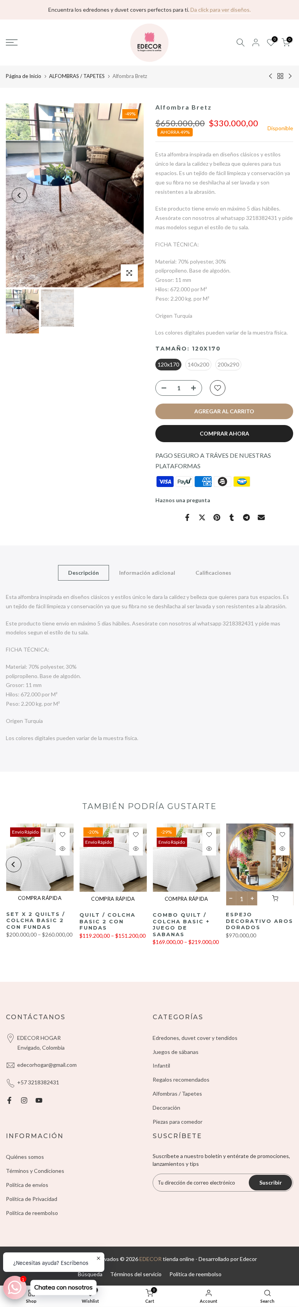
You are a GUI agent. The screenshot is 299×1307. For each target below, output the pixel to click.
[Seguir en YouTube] (38, 1100)
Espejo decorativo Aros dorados (259, 921)
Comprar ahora (224, 433)
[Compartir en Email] (261, 517)
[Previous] (19, 195)
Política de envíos (27, 1184)
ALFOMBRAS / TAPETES (77, 76)
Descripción (83, 572)
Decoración (166, 1107)
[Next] (130, 195)
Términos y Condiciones (35, 1170)
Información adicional (147, 572)
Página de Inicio (23, 76)
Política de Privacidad (31, 1198)
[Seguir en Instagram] (24, 1100)
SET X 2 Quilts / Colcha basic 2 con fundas (35, 920)
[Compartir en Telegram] (246, 517)
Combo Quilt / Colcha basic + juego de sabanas (181, 925)
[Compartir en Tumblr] (231, 517)
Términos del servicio (136, 1274)
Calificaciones (213, 572)
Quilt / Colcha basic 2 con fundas (107, 921)
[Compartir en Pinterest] (216, 517)
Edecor (248, 1259)
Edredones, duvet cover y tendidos (195, 1037)
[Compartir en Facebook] (187, 517)
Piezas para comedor (177, 1121)
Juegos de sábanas (176, 1051)
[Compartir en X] (202, 517)
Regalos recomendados (181, 1079)
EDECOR (150, 1259)
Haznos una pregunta (182, 500)
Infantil (161, 1065)
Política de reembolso (32, 1213)
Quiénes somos (25, 1156)
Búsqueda (90, 1274)
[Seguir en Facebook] (9, 1100)
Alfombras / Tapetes (177, 1093)
